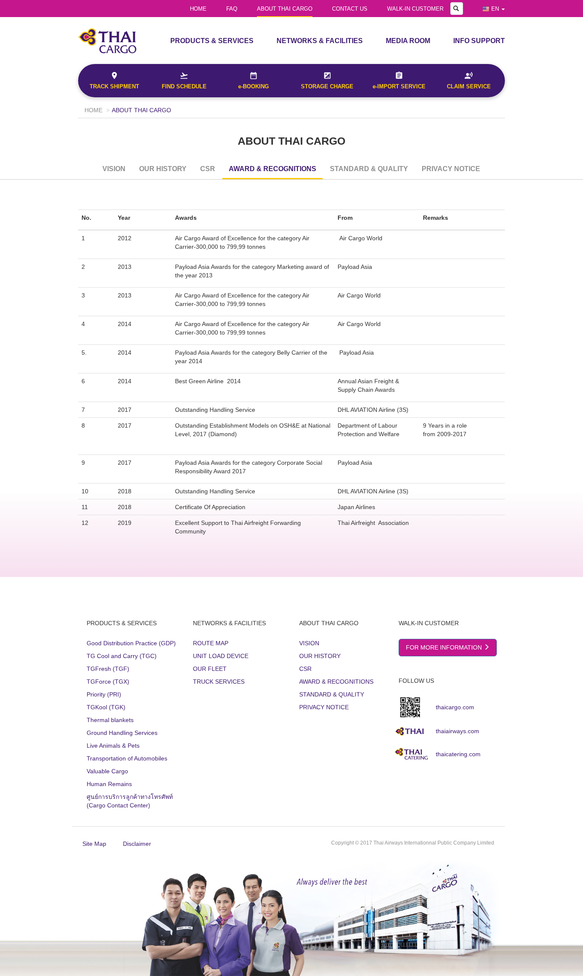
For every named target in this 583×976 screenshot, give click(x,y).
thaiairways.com (457, 731)
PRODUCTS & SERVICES (212, 40)
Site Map (94, 843)
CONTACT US (349, 9)
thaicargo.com (455, 707)
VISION (113, 168)
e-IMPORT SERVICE (399, 86)
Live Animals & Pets (113, 745)
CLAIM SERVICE (469, 86)
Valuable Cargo (107, 771)
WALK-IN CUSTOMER (415, 9)
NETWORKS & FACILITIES (320, 40)
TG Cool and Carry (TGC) (122, 656)
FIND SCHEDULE (184, 86)
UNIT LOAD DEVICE (220, 656)
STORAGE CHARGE (327, 86)
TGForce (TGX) (108, 681)
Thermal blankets (110, 720)
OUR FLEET (210, 668)
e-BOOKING (253, 86)
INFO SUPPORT (479, 40)
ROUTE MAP (210, 643)
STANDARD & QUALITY (369, 168)
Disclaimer (137, 843)
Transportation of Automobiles (127, 758)
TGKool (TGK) (106, 707)
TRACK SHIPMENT (114, 86)
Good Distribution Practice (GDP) (131, 643)
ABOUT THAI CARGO (284, 9)
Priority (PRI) (104, 694)
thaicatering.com (458, 754)
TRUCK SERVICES (219, 681)
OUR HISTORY (163, 168)
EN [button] (495, 9)
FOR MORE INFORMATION (445, 647)
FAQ (231, 9)
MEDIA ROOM (408, 40)
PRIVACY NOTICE (451, 168)
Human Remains (109, 784)
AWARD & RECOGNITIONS (272, 168)
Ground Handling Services (122, 732)
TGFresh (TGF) (108, 668)
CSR (207, 168)
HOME (198, 9)
